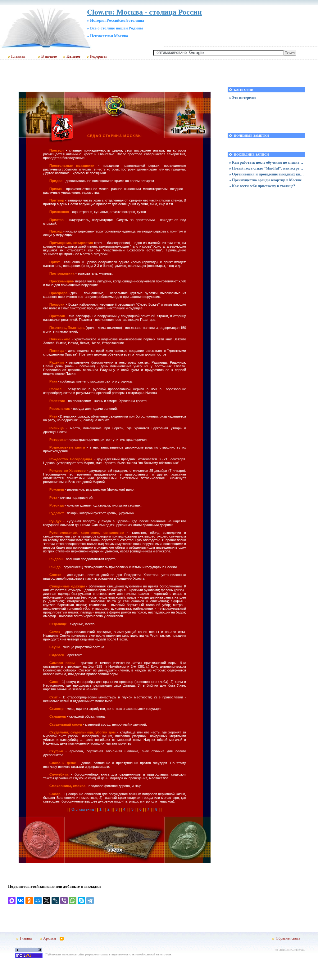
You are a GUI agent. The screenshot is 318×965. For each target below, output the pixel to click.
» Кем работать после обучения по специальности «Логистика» (266, 162)
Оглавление (82, 809)
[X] (46, 900)
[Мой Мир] (38, 900)
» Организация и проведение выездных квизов (266, 174)
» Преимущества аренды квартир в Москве (265, 180)
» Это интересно (242, 97)
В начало (49, 56)
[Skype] (81, 900)
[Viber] (64, 900)
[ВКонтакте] (20, 900)
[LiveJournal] (55, 900)
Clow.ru (299, 950)
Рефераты (98, 56)
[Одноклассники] (29, 900)
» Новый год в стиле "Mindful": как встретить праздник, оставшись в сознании (266, 168)
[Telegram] (90, 900)
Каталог (73, 56)
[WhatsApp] (72, 900)
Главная (18, 56)
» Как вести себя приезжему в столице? (262, 185)
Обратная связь (288, 938)
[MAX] (12, 900)
